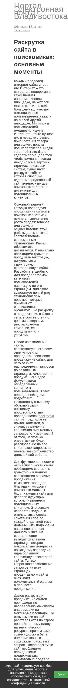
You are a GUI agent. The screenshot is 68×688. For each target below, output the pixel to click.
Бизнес (36, 26)
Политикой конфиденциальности (30, 681)
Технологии (22, 30)
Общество (21, 26)
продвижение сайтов (30, 211)
